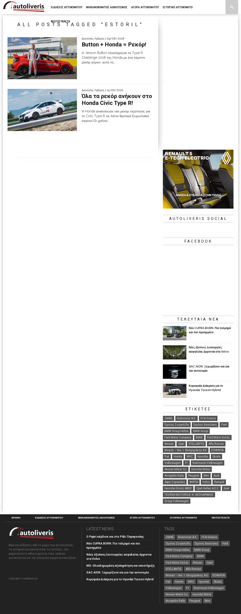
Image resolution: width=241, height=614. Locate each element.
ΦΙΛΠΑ (193, 482)
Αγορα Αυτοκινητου (145, 7)
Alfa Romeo (216, 443)
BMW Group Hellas (177, 431)
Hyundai (202, 456)
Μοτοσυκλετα (60, 21)
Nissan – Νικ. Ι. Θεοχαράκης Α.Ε (186, 450)
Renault (219, 482)
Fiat (167, 456)
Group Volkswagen (177, 501)
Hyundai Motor (200, 469)
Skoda (217, 456)
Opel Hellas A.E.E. (207, 488)
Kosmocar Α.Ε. (186, 418)
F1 (186, 463)
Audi (216, 475)
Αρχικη (15, 518)
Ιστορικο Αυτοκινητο (178, 7)
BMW (199, 437)
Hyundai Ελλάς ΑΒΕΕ (178, 488)
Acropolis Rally (174, 475)
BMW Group (200, 431)
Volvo (206, 482)
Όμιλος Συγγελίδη (177, 424)
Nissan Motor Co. (176, 469)
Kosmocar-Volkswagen (208, 463)
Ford (224, 424)
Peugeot (193, 475)
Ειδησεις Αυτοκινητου (66, 7)
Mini (206, 475)
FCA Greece (208, 418)
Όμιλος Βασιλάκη (205, 424)
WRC (190, 456)
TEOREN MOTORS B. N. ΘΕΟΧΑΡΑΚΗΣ (189, 494)
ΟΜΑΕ (169, 418)
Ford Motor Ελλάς (218, 437)
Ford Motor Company (178, 437)
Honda (178, 456)
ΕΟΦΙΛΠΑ (217, 450)
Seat (226, 488)
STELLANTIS (196, 443)
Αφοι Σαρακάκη (175, 482)
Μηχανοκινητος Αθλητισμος (106, 7)
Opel (181, 443)
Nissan (169, 443)
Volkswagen (173, 463)
